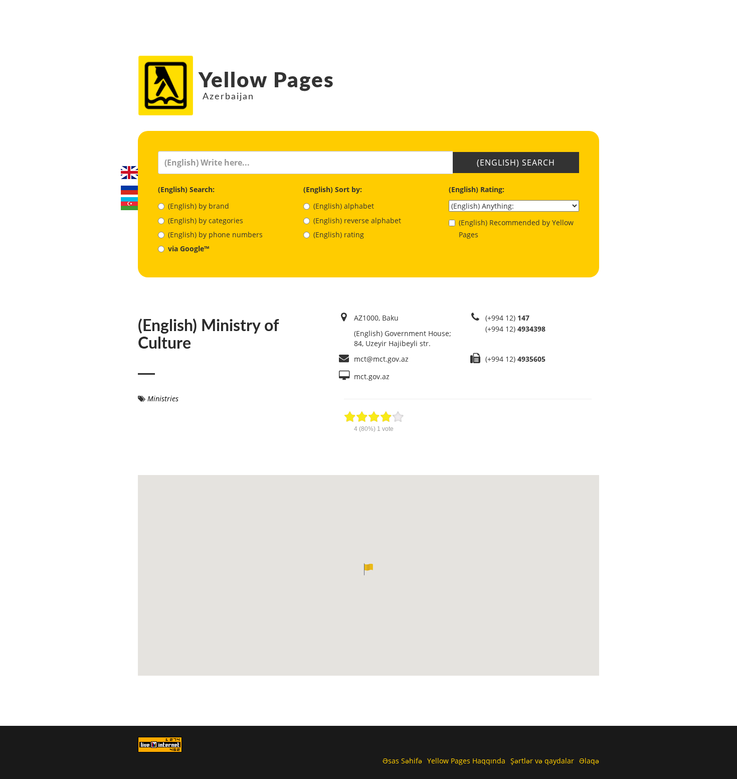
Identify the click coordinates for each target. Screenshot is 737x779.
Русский (129, 188)
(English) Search (516, 162)
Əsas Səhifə (402, 760)
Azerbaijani (129, 203)
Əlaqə (589, 760)
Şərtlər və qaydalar (542, 760)
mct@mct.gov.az (381, 359)
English (129, 172)
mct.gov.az (372, 376)
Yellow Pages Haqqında (466, 760)
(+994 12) (507, 318)
